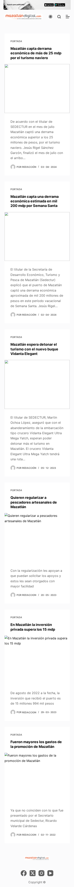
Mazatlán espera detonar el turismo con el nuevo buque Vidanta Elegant (34, 349)
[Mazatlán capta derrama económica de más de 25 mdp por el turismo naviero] (37, 88)
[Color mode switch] (50, 17)
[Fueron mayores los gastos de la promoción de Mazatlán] (37, 777)
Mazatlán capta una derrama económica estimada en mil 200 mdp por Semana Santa (34, 201)
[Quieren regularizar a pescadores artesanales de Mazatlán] (37, 537)
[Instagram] (41, 873)
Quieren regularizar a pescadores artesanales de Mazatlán (33, 502)
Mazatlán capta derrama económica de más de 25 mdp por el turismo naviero (35, 53)
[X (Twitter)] (33, 873)
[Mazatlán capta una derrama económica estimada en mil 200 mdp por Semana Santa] (37, 236)
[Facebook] (24, 873)
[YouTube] (50, 873)
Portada (16, 41)
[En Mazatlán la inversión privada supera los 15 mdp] (37, 660)
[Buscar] (59, 16)
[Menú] (68, 17)
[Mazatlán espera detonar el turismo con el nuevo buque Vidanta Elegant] (37, 384)
